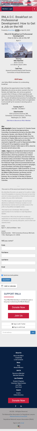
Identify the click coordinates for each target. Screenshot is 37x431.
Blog (18, 365)
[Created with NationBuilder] (18, 426)
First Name (4, 252)
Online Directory (18, 395)
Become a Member (18, 373)
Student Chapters (18, 381)
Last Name (4, 260)
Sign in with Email (19, 327)
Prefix (3, 245)
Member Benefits (18, 375)
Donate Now (18, 307)
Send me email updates (10, 275)
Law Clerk (18, 385)
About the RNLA (18, 355)
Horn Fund (18, 387)
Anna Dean (11, 30)
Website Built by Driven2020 (18, 416)
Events (18, 393)
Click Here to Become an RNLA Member (18, 120)
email (22, 423)
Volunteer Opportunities (18, 383)
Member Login (7, 9)
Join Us (18, 315)
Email (3, 267)
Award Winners (18, 367)
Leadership (18, 357)
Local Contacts (18, 359)
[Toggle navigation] (34, 9)
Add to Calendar (10, 286)
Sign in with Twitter (19, 324)
